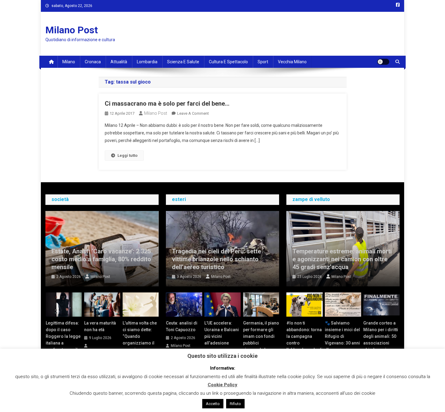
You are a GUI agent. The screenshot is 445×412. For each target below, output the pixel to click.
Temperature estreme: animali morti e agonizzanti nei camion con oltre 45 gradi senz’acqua (342, 259)
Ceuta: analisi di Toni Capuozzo (181, 326)
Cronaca (93, 61)
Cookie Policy (222, 384)
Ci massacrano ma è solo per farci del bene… (167, 103)
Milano (68, 61)
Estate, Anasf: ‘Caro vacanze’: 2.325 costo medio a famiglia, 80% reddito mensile (101, 259)
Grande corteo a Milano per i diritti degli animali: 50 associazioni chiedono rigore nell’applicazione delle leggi (380, 343)
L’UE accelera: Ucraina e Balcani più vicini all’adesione (221, 333)
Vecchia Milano (292, 61)
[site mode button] (383, 62)
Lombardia (147, 61)
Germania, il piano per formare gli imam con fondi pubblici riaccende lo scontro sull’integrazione (261, 343)
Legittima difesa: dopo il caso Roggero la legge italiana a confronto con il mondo (63, 340)
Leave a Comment (193, 113)
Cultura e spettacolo (228, 61)
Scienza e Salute (183, 61)
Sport (263, 61)
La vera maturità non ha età (100, 326)
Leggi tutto (127, 155)
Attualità (118, 61)
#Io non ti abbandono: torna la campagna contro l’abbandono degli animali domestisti (304, 343)
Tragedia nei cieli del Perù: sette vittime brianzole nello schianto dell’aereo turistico (216, 259)
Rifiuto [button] (235, 403)
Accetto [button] (213, 403)
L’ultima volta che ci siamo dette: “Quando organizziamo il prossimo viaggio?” (140, 340)
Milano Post (71, 30)
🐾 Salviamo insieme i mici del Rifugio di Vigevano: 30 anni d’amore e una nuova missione (342, 340)
